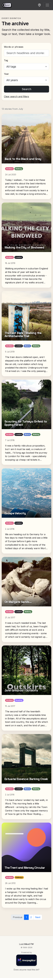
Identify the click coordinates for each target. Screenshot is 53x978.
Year (6, 73)
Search (26, 89)
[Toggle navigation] (47, 5)
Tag (6, 60)
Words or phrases (13, 46)
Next (37, 917)
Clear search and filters (16, 96)
